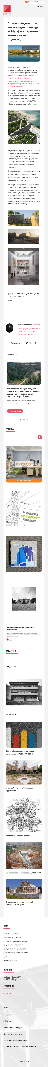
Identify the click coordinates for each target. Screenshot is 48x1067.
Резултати (22, 334)
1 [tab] (20, 420)
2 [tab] (24, 420)
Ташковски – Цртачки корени (18, 836)
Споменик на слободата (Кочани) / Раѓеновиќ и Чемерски (20, 903)
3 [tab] (27, 420)
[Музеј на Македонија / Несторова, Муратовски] (24, 772)
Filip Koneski (36, 325)
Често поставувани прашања (15, 1040)
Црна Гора (31, 334)
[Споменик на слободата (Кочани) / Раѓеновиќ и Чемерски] (24, 889)
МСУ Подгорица (31, 331)
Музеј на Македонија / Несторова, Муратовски (19, 789)
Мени (42, 7)
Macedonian (32, 2)
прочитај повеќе (15, 411)
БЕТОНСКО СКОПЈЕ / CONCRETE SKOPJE (19, 1046)
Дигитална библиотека (12, 1034)
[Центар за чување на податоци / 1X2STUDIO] (24, 856)
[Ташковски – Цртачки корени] (24, 814)
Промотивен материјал (12, 1028)
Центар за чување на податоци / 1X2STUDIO (23, 873)
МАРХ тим (7, 1021)
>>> (22, 297)
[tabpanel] (24, 387)
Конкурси (28, 364)
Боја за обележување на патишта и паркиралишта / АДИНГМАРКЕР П (20, 752)
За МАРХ (7, 1015)
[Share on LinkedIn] (31, 342)
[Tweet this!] (27, 342)
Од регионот (34, 48)
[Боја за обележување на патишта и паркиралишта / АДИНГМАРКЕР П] (24, 734)
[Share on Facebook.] (23, 342)
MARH (21, 1062)
